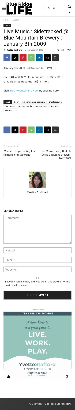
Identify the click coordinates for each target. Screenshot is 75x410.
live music (10, 106)
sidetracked (41, 106)
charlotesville (55, 102)
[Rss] (54, 8)
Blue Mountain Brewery (24, 90)
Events (16, 19)
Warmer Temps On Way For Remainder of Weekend (19, 153)
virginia (54, 106)
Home (6, 19)
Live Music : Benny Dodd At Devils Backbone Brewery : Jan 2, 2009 (56, 155)
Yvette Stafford (14, 50)
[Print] (55, 57)
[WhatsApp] (31, 57)
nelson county (25, 106)
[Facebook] (43, 8)
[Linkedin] (39, 57)
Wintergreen (11, 110)
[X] (15, 57)
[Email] (47, 57)
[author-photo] (37, 180)
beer (16, 102)
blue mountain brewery (33, 102)
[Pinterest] (23, 57)
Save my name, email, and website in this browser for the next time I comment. (37, 283)
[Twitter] (48, 8)
